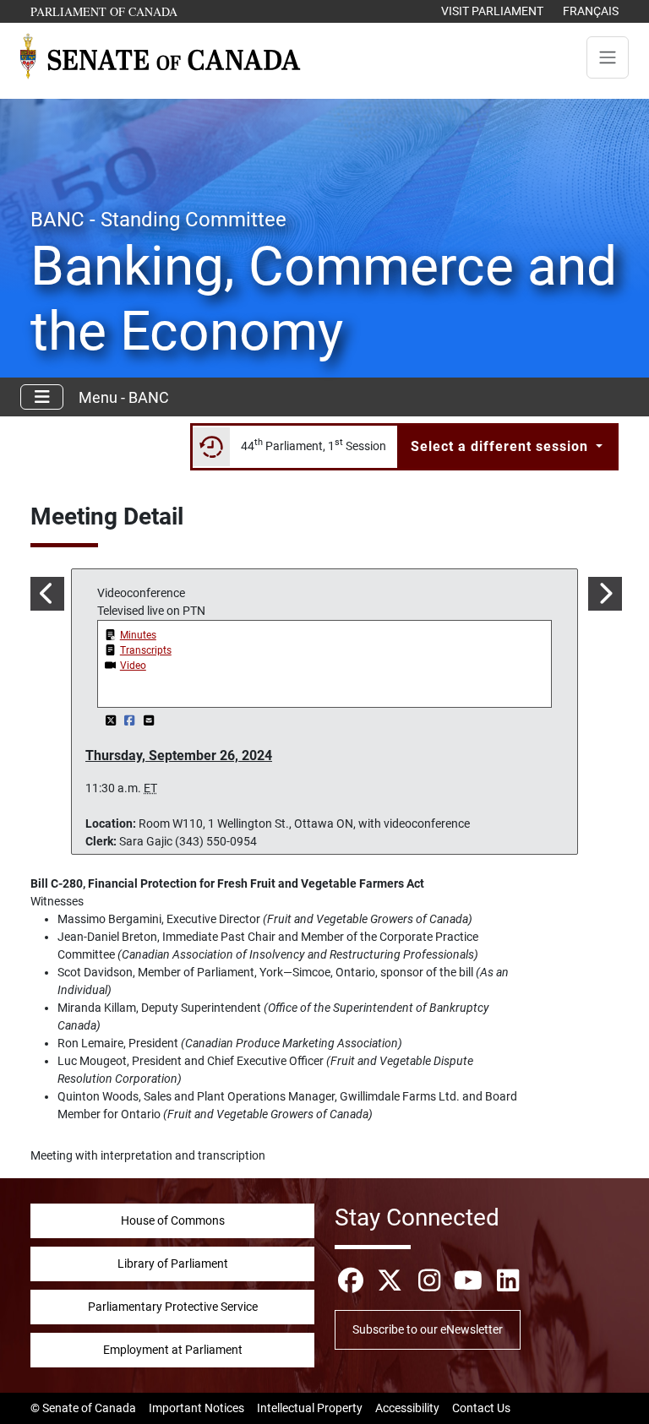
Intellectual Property (310, 1408)
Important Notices (196, 1408)
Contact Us (481, 1408)
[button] (45, 594)
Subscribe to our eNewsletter (427, 1329)
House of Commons (173, 1220)
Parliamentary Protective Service (173, 1306)
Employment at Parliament (173, 1349)
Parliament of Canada (105, 11)
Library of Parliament (172, 1263)
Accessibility (407, 1408)
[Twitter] (112, 720)
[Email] (148, 720)
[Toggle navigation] (607, 57)
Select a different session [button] (501, 446)
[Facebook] (131, 720)
